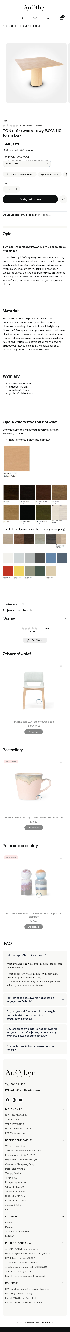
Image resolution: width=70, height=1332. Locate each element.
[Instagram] (14, 1100)
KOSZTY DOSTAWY (15, 1200)
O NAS (8, 1222)
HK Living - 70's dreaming (18, 1293)
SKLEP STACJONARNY (17, 1231)
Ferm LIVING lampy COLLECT (20, 1297)
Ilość (5, 183)
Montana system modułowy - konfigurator (27, 1253)
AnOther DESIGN (10, 26)
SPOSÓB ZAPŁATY (15, 1195)
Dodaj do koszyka (30, 199)
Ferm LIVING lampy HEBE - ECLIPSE (24, 1302)
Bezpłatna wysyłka (15, 1168)
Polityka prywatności (16, 1182)
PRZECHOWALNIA (15, 1133)
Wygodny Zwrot (14, 1146)
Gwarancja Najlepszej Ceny (19, 1164)
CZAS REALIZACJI (14, 1186)
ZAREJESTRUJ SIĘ (15, 1124)
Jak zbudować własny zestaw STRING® (26, 1266)
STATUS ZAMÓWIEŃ (16, 1115)
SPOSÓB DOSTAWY (16, 1191)
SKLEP (26, 26)
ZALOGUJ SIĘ (12, 1119)
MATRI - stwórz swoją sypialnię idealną (25, 1276)
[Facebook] (7, 1100)
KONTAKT (10, 1235)
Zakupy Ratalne (13, 1173)
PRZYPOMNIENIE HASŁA (18, 1128)
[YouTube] (20, 1100)
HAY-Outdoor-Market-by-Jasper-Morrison (27, 1288)
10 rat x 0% (11, 1177)
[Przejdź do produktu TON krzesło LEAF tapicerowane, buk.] (34, 690)
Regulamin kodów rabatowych (21, 1159)
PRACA (9, 1226)
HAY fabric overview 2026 (19, 1257)
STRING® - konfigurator (18, 1271)
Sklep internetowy (33, 1322)
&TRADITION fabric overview (20, 1248)
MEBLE (36, 26)
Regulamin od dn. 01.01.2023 (20, 1155)
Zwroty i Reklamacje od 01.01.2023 (23, 1150)
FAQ (7, 1209)
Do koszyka (33, 731)
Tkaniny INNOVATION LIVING (20, 1262)
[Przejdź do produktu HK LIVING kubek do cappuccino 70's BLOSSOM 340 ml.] (34, 786)
